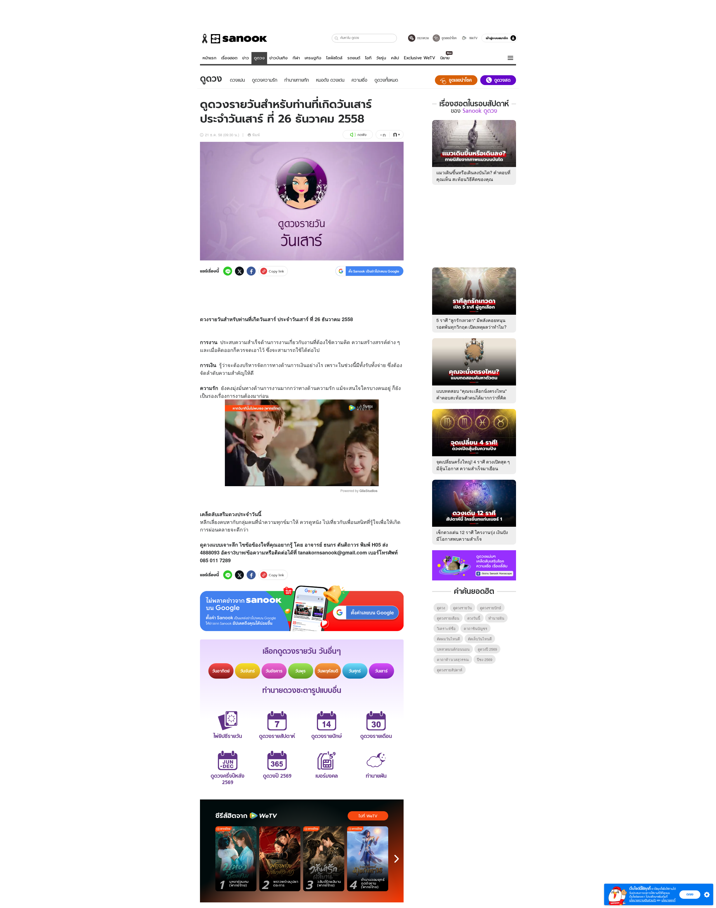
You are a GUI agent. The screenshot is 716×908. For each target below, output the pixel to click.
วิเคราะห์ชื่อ (446, 628)
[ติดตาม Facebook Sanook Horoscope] (474, 565)
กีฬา (296, 58)
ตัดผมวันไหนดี (448, 638)
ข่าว (245, 58)
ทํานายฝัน (496, 618)
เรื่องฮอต (229, 58)
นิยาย (444, 58)
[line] (227, 271)
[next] (397, 859)
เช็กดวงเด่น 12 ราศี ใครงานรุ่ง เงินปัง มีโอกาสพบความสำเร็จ (472, 535)
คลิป (395, 58)
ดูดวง (259, 58)
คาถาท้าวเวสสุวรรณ (453, 659)
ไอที (368, 58)
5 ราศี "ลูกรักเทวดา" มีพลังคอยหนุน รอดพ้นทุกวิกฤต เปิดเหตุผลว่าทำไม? (471, 323)
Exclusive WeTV (419, 58)
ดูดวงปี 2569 (487, 649)
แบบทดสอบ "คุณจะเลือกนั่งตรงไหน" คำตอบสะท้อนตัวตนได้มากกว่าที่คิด (471, 394)
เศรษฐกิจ (313, 58)
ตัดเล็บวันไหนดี (480, 638)
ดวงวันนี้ (473, 618)
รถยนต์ (353, 58)
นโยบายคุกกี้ (668, 900)
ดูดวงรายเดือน (448, 618)
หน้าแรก (209, 58)
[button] (336, 38)
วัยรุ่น (381, 58)
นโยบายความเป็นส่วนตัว (642, 900)
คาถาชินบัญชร (475, 628)
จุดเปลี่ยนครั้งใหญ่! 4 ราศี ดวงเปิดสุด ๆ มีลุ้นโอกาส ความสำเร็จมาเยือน (473, 465)
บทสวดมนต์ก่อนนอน (453, 649)
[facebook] (251, 271)
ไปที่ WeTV (368, 816)
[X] (239, 271)
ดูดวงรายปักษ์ (490, 607)
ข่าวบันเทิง (278, 58)
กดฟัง (361, 134)
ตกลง (689, 894)
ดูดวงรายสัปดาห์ (449, 669)
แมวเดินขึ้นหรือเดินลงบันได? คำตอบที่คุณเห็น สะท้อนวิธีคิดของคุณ (473, 175)
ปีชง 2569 (484, 659)
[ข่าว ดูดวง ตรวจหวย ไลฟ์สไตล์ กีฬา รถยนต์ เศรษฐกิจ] (233, 39)
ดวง (204, 319)
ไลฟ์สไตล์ (334, 58)
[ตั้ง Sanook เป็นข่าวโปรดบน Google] (302, 608)
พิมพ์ (256, 134)
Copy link (276, 271)
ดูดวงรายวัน (462, 607)
